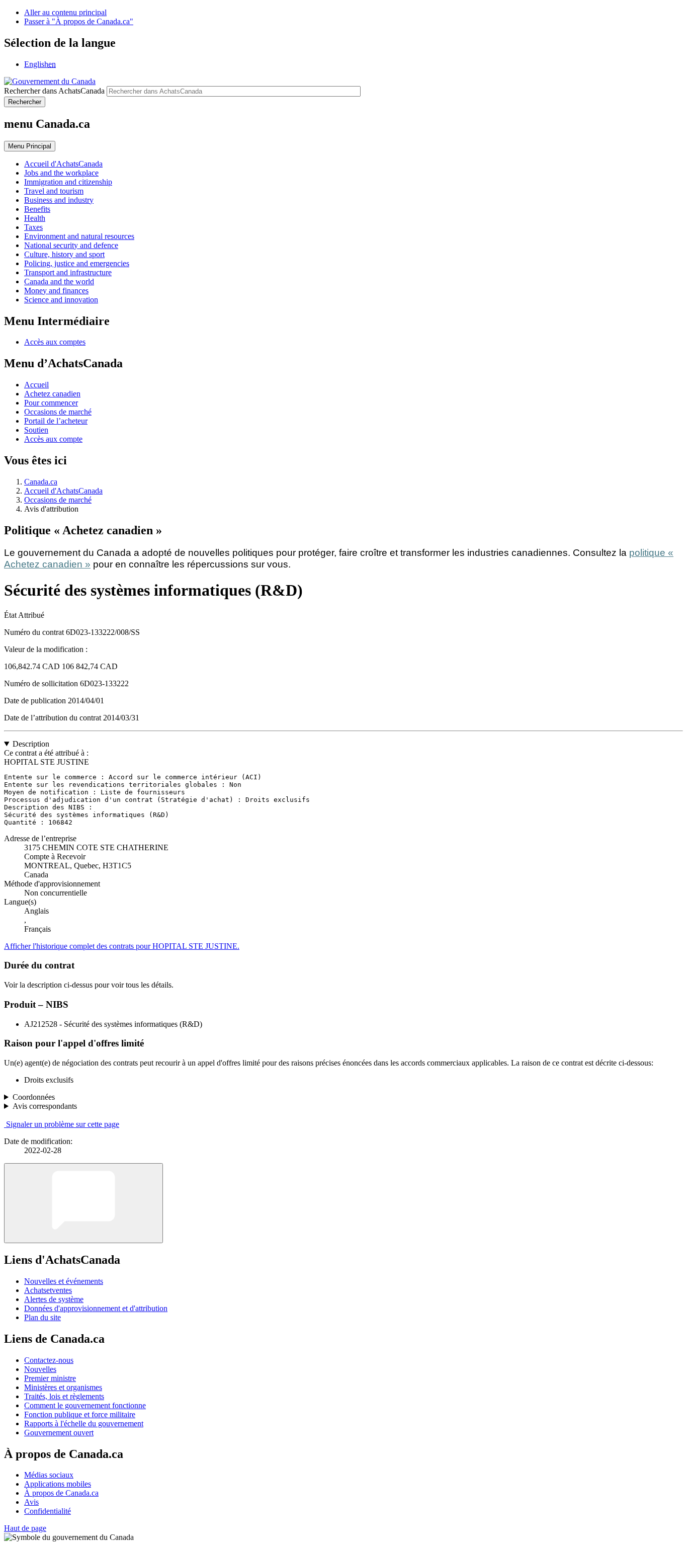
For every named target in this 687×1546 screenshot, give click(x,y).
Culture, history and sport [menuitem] (64, 254)
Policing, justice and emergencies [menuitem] (76, 263)
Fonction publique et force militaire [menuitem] (79, 1414)
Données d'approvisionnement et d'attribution (95, 1308)
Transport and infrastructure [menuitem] (68, 272)
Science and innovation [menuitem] (61, 299)
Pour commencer (51, 402)
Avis (31, 1502)
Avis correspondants (45, 1106)
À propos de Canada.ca (61, 1493)
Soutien (36, 430)
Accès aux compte (53, 439)
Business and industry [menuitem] (59, 200)
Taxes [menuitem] (33, 227)
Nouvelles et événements (63, 1281)
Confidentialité (47, 1511)
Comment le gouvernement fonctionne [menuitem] (85, 1405)
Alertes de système (53, 1299)
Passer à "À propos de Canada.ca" (78, 21)
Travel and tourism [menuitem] (53, 191)
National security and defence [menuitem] (71, 245)
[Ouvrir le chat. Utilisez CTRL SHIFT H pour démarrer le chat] (83, 1203)
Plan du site (42, 1317)
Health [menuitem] (34, 218)
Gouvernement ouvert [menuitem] (59, 1432)
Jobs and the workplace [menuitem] (61, 173)
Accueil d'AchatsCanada (63, 490)
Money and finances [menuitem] (56, 290)
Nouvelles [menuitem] (40, 1369)
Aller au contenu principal (65, 12)
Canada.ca (40, 481)
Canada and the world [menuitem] (59, 281)
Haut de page (25, 1528)
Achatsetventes (48, 1290)
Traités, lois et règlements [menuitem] (64, 1396)
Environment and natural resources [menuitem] (79, 236)
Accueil (36, 384)
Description (31, 744)
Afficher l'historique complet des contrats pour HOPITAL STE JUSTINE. (121, 946)
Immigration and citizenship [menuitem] (68, 182)
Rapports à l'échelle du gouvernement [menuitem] (83, 1423)
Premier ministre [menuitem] (50, 1378)
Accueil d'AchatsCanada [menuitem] (63, 163)
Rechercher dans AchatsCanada (54, 91)
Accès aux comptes (54, 342)
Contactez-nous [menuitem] (48, 1360)
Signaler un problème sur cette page (62, 1124)
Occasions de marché (58, 412)
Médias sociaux (48, 1475)
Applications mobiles (57, 1484)
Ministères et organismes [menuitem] (63, 1387)
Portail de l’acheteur (56, 421)
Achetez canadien (52, 393)
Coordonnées (34, 1097)
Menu (29, 146)
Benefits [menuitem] (37, 209)
